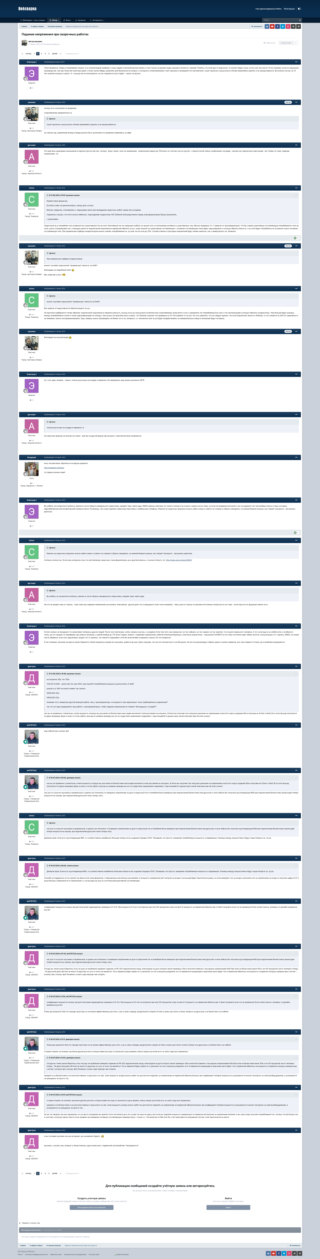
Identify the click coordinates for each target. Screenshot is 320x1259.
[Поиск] (300, 20)
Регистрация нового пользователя (92, 1207)
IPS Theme (22, 1251)
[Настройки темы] (299, 9)
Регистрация (289, 9)
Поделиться (270, 43)
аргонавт (32, 145)
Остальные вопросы (51, 44)
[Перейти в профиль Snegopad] (31, 469)
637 (32, 692)
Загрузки (81, 20)
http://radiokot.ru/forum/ (54, 468)
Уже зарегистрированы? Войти (269, 9)
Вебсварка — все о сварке (33, 20)
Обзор (54, 20)
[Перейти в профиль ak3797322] (31, 737)
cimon (31, 188)
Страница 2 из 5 (72, 54)
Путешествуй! (94, 1254)
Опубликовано (54, 62)
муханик (38, 41)
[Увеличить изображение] (73, 270)
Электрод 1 (32, 62)
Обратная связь (56, 1254)
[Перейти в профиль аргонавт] (31, 157)
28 (32, 128)
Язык (20, 1254)
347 (32, 751)
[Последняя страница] (60, 53)
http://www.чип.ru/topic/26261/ (179, 560)
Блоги (68, 20)
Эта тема (291, 20)
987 (32, 171)
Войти (228, 1207)
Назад (28, 54)
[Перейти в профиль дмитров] (31, 678)
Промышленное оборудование (75, 1254)
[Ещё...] (296, 61)
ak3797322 (31, 725)
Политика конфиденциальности (36, 1254)
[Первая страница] (22, 53)
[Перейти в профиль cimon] (31, 199)
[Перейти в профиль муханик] (24, 43)
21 (32, 88)
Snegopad (31, 457)
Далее (54, 54)
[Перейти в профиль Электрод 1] (31, 74)
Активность (97, 20)
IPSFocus (31, 1251)
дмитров (32, 666)
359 (32, 214)
